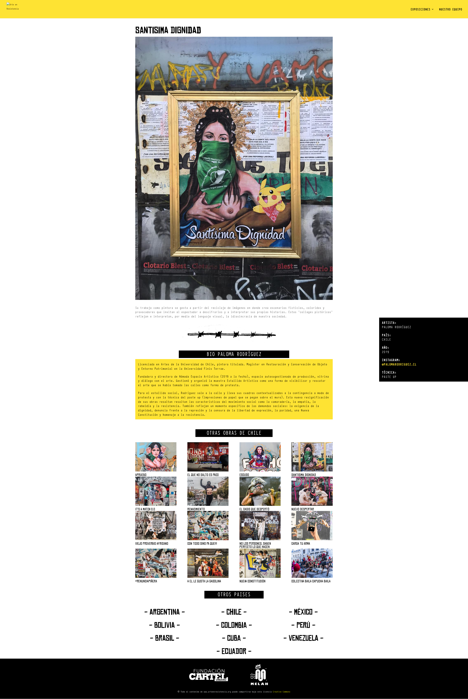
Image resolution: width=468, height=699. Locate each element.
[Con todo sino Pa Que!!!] (208, 525)
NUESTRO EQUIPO (450, 9)
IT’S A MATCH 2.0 (145, 509)
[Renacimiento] (208, 491)
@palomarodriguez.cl (399, 364)
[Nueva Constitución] (260, 563)
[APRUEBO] (155, 456)
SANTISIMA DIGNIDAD (303, 475)
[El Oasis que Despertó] (260, 491)
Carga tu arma (300, 543)
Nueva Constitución (252, 581)
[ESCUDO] (260, 456)
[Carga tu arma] (312, 525)
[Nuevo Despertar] (312, 491)
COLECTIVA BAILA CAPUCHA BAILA (311, 581)
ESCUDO (244, 475)
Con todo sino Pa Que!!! (202, 543)
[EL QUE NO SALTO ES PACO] (208, 456)
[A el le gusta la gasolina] (208, 563)
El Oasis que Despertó (254, 509)
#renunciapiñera (146, 581)
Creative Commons (281, 691)
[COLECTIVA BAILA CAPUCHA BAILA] (312, 563)
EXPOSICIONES (420, 9)
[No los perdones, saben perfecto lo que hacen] (260, 525)
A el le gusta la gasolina (204, 581)
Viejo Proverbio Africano (151, 543)
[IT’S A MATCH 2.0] (155, 491)
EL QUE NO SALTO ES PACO (203, 475)
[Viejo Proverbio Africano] (155, 525)
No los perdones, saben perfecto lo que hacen (255, 545)
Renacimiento (196, 509)
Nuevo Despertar (302, 509)
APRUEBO (140, 475)
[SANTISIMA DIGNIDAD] (312, 456)
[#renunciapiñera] (155, 563)
